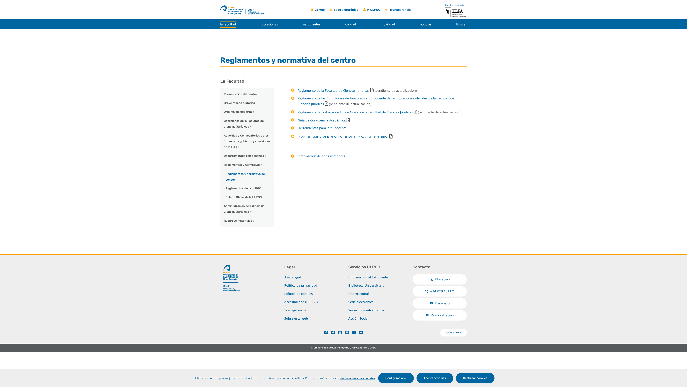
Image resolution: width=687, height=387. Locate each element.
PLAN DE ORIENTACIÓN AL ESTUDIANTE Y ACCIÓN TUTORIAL (343, 137)
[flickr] (361, 333)
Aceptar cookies (435, 378)
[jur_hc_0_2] (259, 6)
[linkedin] (354, 333)
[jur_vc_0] (231, 263)
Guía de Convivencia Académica (322, 120)
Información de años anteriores (321, 156)
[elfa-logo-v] (456, 9)
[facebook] (326, 333)
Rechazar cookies (475, 378)
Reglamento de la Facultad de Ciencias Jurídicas (333, 90)
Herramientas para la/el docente (322, 128)
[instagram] (340, 333)
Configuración (395, 378)
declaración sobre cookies (357, 378)
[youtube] (347, 333)
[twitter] (333, 333)
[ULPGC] (232, 6)
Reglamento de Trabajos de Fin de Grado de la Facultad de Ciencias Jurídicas (355, 112)
